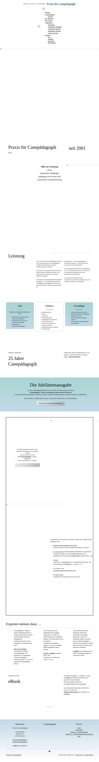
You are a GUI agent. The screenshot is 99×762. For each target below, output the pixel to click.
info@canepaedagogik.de (20, 742)
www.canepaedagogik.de (20, 740)
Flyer (79, 736)
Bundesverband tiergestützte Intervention (65, 545)
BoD (27, 458)
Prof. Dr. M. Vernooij (20, 649)
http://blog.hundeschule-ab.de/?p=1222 (64, 570)
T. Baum (55, 560)
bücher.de (83, 684)
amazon (68, 684)
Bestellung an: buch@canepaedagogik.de (51, 403)
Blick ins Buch (27, 465)
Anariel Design (89, 755)
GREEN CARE (76, 556)
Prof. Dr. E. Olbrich (49, 653)
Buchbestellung (88, 734)
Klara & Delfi (79, 730)
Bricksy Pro (78, 755)
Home (79, 728)
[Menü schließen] (43, 9)
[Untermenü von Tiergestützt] (53, 23)
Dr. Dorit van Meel (58, 551)
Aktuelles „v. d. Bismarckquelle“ (74, 734)
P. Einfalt (75, 651)
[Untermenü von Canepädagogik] (55, 15)
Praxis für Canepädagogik (61, 3)
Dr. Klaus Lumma (58, 574)
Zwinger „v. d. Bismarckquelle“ (79, 732)
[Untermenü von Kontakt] (51, 35)
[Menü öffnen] (39, 26)
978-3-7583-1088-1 (26, 456)
